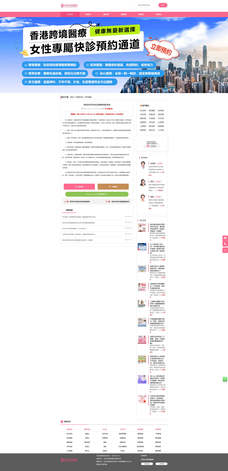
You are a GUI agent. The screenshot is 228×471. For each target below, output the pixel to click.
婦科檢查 (152, 126)
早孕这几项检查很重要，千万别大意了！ (75, 228)
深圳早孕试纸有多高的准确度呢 (80, 201)
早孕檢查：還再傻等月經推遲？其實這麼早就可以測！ (79, 217)
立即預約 (161, 464)
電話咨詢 (147, 464)
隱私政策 (118, 458)
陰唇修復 (143, 130)
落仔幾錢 (161, 114)
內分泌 (105, 429)
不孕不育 (161, 118)
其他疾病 (158, 429)
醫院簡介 (88, 14)
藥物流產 (143, 118)
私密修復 (161, 110)
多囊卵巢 (122, 438)
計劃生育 (79, 97)
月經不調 (143, 114)
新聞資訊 (158, 14)
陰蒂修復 (140, 442)
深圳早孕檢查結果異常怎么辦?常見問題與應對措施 (78, 223)
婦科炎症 (152, 130)
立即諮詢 (153, 146)
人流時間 (161, 122)
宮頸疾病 (152, 114)
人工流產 (161, 130)
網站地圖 (104, 464)
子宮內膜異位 (122, 446)
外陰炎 (123, 451)
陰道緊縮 (143, 122)
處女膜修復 (140, 446)
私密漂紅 (140, 451)
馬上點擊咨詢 (109, 108)
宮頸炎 (87, 438)
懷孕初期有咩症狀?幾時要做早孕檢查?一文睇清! (77, 240)
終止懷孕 (143, 110)
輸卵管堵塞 (122, 433)
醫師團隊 (123, 14)
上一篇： (67, 201)
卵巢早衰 (122, 442)
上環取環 (143, 126)
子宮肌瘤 (152, 118)
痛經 (104, 442)
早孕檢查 (88, 97)
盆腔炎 (105, 451)
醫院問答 (141, 14)
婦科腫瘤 (152, 110)
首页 (72, 97)
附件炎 (87, 451)
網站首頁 (70, 14)
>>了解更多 (159, 190)
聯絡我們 (106, 14)
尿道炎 (87, 446)
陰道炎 (87, 433)
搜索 (163, 5)
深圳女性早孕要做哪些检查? (121, 201)
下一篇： (108, 201)
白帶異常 (105, 438)
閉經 (104, 446)
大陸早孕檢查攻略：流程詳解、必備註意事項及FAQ (78, 234)
